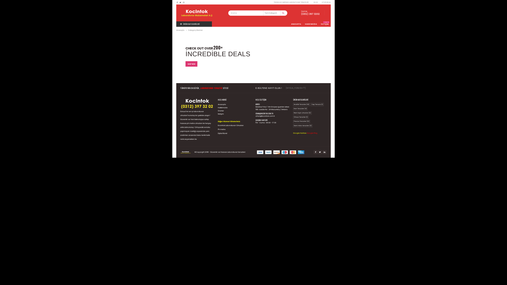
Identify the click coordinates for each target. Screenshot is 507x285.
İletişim (221, 114)
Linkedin (325, 152)
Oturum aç (326, 2)
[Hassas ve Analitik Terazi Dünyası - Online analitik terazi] (196, 12)
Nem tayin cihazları (302, 113)
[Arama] (283, 13)
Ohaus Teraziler (301, 117)
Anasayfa (296, 24)
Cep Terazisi (317, 104)
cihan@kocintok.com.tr (265, 116)
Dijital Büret (222, 133)
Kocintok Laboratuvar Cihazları (231, 125)
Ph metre (222, 129)
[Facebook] (177, 2)
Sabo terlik (201, 135)
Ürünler (221, 111)
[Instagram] (183, 2)
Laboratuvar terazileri (236, 152)
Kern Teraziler (300, 109)
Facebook (316, 152)
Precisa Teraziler (301, 121)
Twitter (320, 152)
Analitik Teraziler (301, 104)
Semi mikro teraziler (303, 126)
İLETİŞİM (325, 24)
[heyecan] (180, 2)
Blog (316, 2)
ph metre (191, 123)
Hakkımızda (311, 24)
